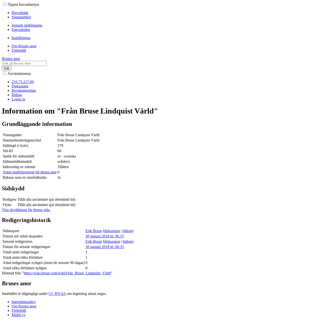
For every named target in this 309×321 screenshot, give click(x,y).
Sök (6, 68)
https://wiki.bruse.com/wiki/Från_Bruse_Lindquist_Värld (67, 273)
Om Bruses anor (24, 306)
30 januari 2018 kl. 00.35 (104, 236)
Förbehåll (19, 310)
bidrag (127, 231)
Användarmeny (19, 73)
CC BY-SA (57, 294)
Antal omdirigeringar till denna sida (29, 172)
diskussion (112, 231)
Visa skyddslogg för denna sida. (26, 210)
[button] (4, 4)
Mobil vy (19, 315)
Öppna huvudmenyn (23, 4)
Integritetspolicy (24, 302)
